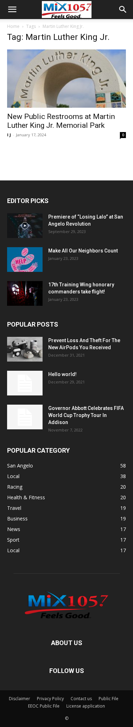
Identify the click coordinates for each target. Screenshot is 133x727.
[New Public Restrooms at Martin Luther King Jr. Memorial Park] (66, 78)
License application (85, 706)
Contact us (81, 699)
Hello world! (62, 374)
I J (9, 134)
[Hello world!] (25, 383)
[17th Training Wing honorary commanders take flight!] (25, 293)
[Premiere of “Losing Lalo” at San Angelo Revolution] (25, 225)
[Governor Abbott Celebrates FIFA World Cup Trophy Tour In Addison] (25, 417)
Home (13, 26)
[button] (12, 9)
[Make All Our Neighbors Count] (25, 259)
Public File (108, 699)
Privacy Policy (50, 699)
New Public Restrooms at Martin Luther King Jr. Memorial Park (61, 121)
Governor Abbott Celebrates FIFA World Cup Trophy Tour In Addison (86, 415)
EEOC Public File (44, 706)
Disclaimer (19, 699)
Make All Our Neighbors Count (83, 251)
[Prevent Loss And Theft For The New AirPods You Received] (25, 349)
